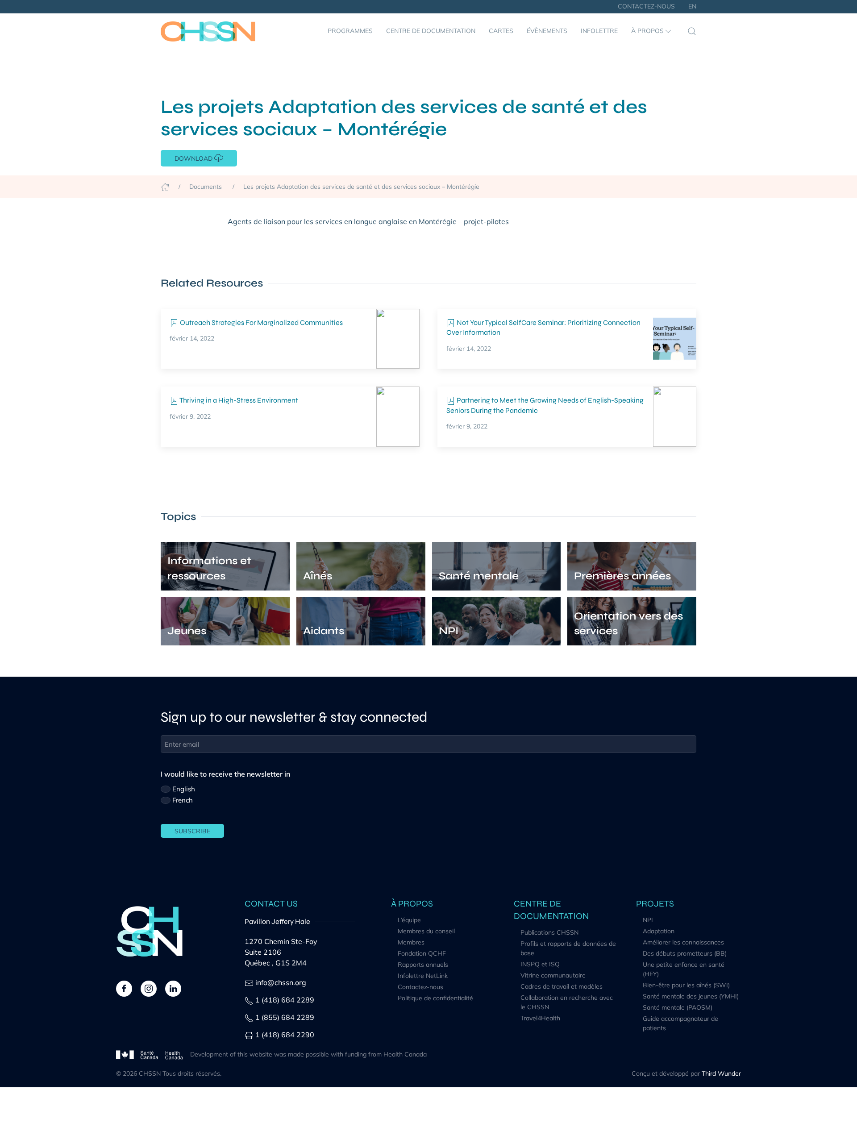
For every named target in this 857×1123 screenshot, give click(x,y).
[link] (398, 339)
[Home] (165, 187)
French (182, 800)
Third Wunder (721, 1073)
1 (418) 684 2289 (284, 999)
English (183, 789)
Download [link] (194, 158)
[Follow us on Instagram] (149, 987)
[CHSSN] (208, 31)
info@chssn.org (280, 982)
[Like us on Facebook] (124, 987)
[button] (652, 31)
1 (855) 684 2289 (284, 1017)
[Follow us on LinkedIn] (173, 987)
